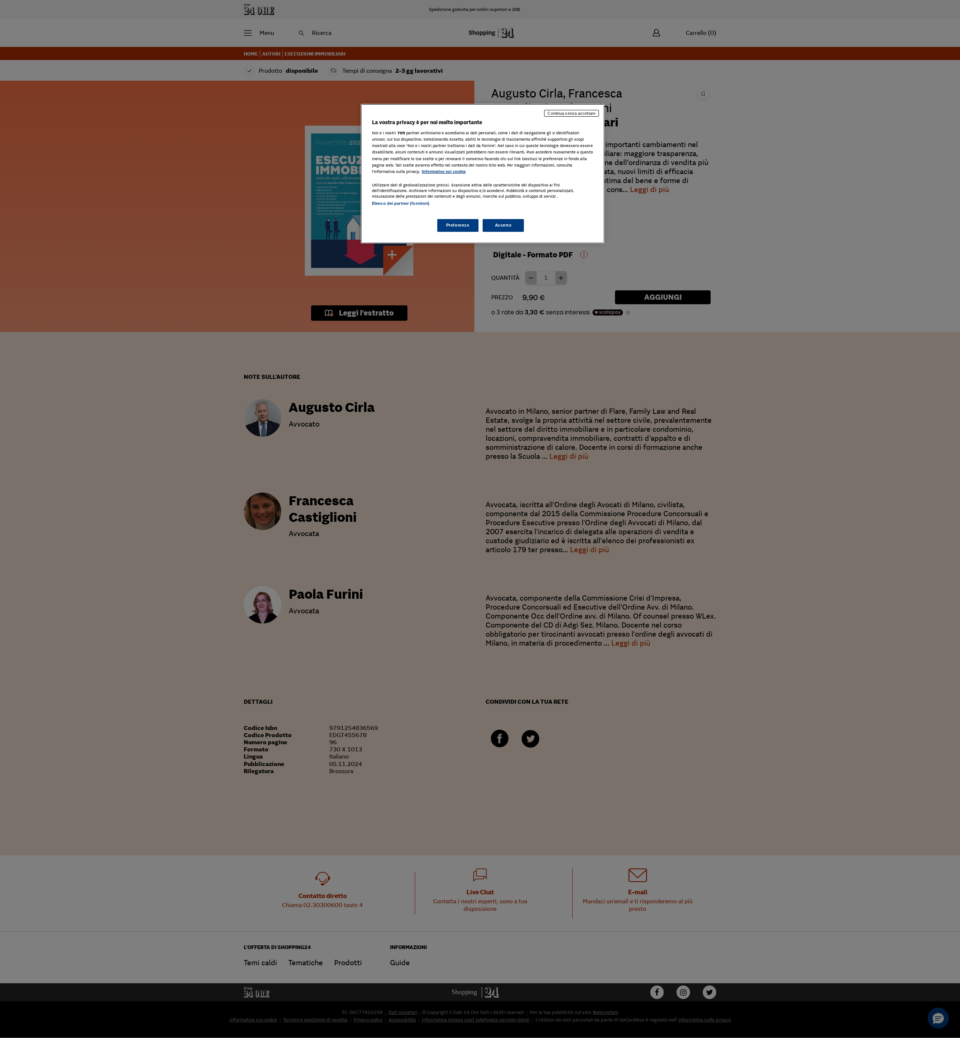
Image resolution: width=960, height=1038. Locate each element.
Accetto (503, 225)
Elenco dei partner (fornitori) (400, 203)
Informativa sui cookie (444, 171)
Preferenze (458, 225)
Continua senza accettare (572, 113)
